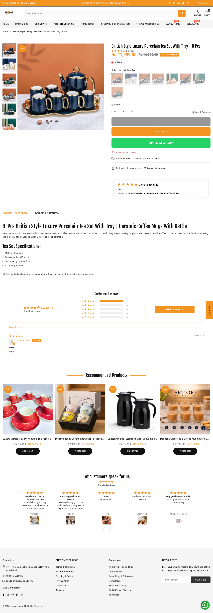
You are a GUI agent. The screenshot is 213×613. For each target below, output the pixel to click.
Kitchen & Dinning (64, 24)
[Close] (51, 588)
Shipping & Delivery (65, 576)
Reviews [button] (209, 310)
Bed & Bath (41, 24)
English (202, 3)
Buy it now (161, 131)
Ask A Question (203, 112)
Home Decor (88, 24)
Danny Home (173, 22)
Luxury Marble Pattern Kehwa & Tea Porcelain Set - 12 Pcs (34, 438)
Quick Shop (132, 451)
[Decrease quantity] (115, 111)
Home (5, 31)
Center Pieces (116, 571)
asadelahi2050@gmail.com (19, 581)
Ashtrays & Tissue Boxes (121, 567)
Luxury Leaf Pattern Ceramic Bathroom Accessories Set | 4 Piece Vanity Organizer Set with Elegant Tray (36, 597)
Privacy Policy (62, 581)
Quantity (115, 104)
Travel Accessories (147, 24)
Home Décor (115, 581)
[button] (206, 13)
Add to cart (27, 451)
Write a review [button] (175, 309)
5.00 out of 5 (47, 308)
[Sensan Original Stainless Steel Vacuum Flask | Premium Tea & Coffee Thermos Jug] (133, 409)
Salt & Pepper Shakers (120, 590)
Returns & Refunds (65, 571)
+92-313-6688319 (14, 576)
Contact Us (61, 585)
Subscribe (200, 579)
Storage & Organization (115, 24)
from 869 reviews (106, 485)
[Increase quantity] (131, 111)
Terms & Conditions (65, 567)
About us (60, 590)
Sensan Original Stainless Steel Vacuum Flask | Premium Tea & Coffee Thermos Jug (153, 438)
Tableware (114, 594)
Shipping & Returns (47, 213)
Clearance (193, 22)
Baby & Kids (21, 24)
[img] (16, 336)
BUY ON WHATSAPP (161, 143)
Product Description (14, 213)
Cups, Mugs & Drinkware (121, 576)
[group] (60, 87)
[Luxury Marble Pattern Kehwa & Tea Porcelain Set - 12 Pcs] (28, 409)
